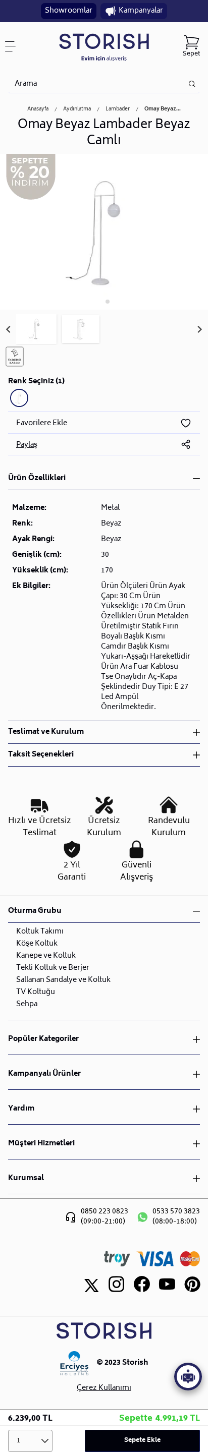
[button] (36, 329)
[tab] (100, 301)
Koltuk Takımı (40, 931)
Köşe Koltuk (37, 944)
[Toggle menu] (14, 46)
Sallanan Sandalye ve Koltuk (63, 980)
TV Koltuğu (35, 992)
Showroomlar (68, 11)
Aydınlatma (77, 109)
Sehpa (26, 1004)
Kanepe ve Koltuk (46, 956)
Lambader (118, 109)
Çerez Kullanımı (104, 1388)
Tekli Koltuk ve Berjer (52, 968)
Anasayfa (37, 109)
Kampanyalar (141, 11)
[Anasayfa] (104, 46)
